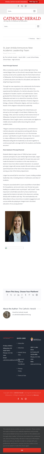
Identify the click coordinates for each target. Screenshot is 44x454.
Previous (32, 38)
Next (38, 38)
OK (22, 450)
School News (35, 57)
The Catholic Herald (11, 57)
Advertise (21, 348)
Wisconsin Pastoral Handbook (21, 361)
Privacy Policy (20, 370)
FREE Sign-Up (33, 2)
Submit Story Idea (22, 353)
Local (28, 57)
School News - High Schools (11, 59)
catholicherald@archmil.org (11, 360)
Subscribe (21, 343)
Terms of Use (22, 375)
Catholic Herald (18, 393)
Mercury (36, 395)
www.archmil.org (35, 364)
